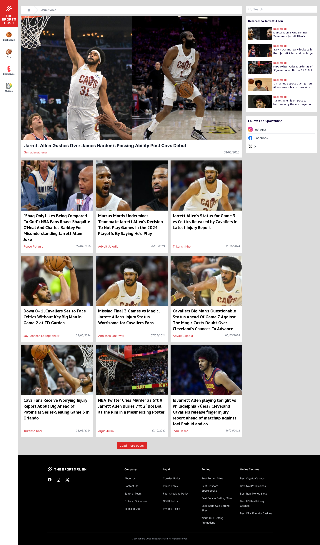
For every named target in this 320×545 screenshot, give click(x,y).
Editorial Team (132, 493)
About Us (130, 478)
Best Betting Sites (212, 478)
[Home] (29, 10)
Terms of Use (132, 508)
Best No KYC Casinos (253, 486)
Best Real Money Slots (253, 493)
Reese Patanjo (33, 246)
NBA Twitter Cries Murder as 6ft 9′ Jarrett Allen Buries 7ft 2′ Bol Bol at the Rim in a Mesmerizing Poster (293, 68)
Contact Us (131, 486)
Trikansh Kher (182, 246)
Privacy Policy (171, 508)
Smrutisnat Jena (35, 152)
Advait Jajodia (108, 246)
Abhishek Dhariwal (111, 336)
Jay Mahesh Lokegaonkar (41, 336)
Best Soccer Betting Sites (216, 498)
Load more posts (132, 445)
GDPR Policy (170, 501)
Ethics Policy (170, 486)
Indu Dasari (181, 431)
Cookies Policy (172, 478)
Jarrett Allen (48, 9)
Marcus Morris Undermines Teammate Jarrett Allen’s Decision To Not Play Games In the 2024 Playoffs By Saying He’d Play (293, 34)
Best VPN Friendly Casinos (256, 513)
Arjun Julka (106, 431)
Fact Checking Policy (176, 493)
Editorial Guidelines (135, 501)
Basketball (280, 29)
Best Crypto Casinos (252, 478)
